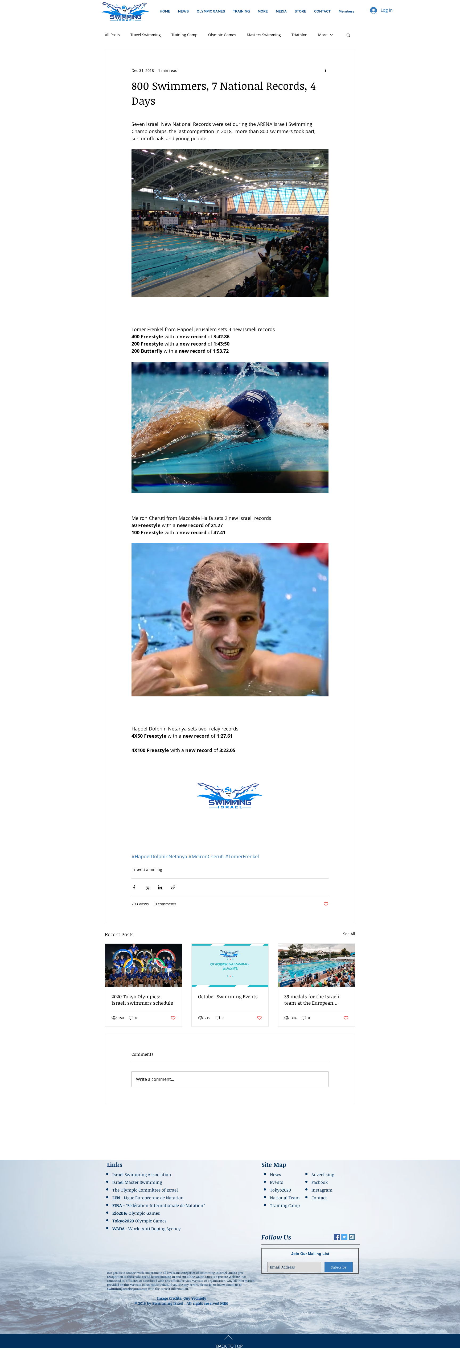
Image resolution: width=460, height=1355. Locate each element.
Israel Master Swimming (137, 1182)
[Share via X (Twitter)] (147, 887)
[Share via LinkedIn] (160, 887)
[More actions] (325, 70)
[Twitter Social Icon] (344, 1237)
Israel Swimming (147, 869)
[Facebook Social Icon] (337, 1237)
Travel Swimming (145, 34)
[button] (211, 11)
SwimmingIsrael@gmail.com (127, 1289)
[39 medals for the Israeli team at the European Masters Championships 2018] (316, 965)
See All (349, 933)
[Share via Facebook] (134, 887)
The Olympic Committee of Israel (145, 1190)
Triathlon (299, 34)
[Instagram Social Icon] (352, 1237)
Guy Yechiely (194, 1298)
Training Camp (184, 34)
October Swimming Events (228, 996)
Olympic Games (222, 34)
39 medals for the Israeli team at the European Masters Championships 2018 (312, 999)
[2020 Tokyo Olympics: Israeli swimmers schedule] (143, 965)
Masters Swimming (264, 34)
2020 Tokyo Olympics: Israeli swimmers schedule (142, 999)
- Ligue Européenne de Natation (148, 1198)
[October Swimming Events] (230, 965)
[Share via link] (173, 887)
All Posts (112, 34)
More (322, 34)
